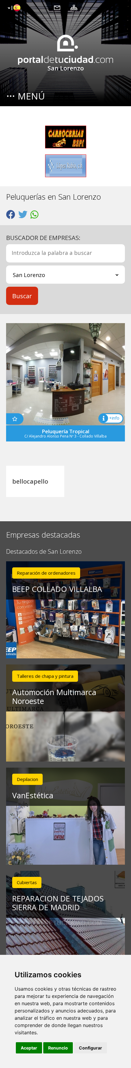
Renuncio (58, 1047)
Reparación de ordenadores (46, 573)
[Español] (13, 8)
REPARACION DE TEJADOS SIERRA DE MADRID (58, 902)
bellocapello (30, 481)
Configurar (90, 1047)
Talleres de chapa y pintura (45, 676)
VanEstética (32, 795)
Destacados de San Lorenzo (44, 552)
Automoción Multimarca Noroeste (54, 696)
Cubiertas (27, 882)
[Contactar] (57, 7)
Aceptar (29, 1047)
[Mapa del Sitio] (74, 7)
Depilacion (27, 779)
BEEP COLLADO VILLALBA (57, 589)
